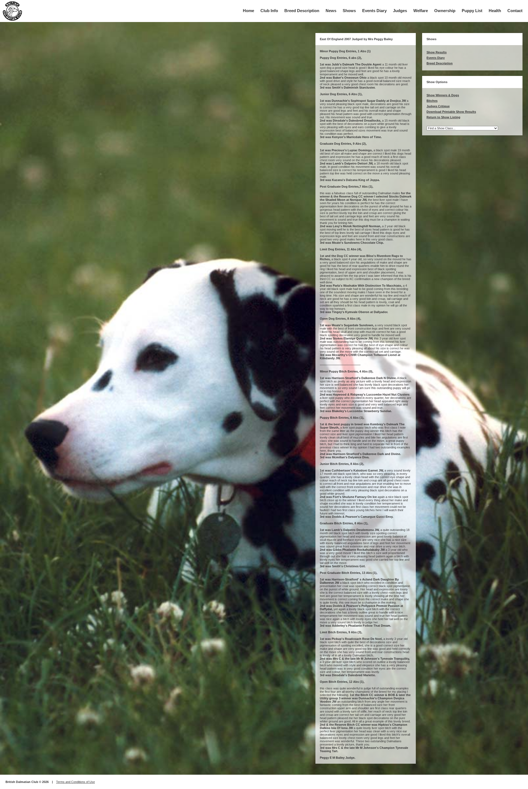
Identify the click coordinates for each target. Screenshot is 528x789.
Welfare (420, 10)
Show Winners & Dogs (443, 95)
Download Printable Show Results (451, 111)
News (331, 10)
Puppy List (472, 10)
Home (248, 10)
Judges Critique (438, 106)
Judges (400, 10)
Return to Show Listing (443, 117)
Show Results (437, 52)
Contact (514, 10)
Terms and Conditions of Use (75, 781)
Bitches (432, 100)
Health (495, 10)
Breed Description (301, 10)
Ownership (444, 10)
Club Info (269, 10)
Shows (349, 10)
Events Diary (374, 10)
